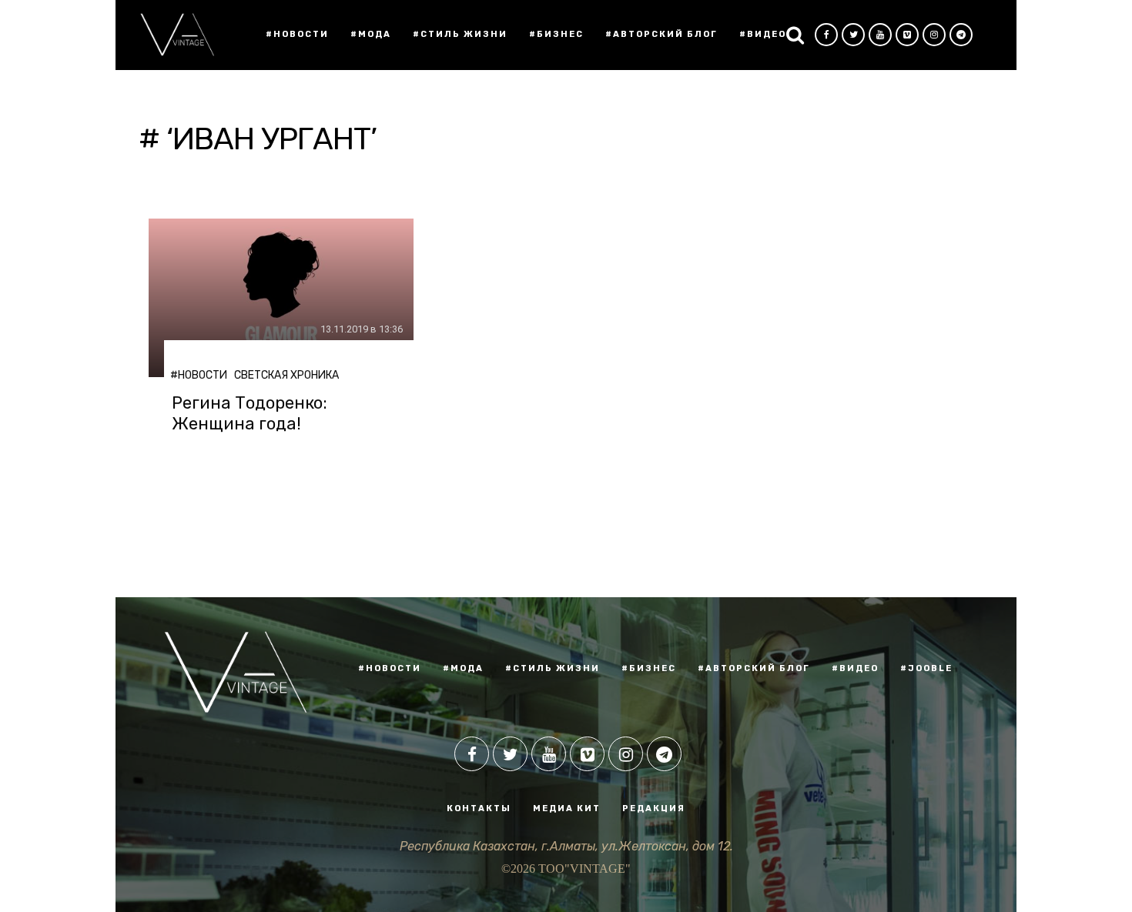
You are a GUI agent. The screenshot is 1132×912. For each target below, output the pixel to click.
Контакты (479, 808)
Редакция (653, 808)
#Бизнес (556, 34)
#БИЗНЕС (648, 668)
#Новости (297, 34)
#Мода (370, 34)
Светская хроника (286, 375)
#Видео (762, 34)
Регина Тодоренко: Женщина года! (249, 413)
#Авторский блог (661, 34)
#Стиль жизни (460, 34)
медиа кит (567, 808)
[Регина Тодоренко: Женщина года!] (281, 298)
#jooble (926, 668)
